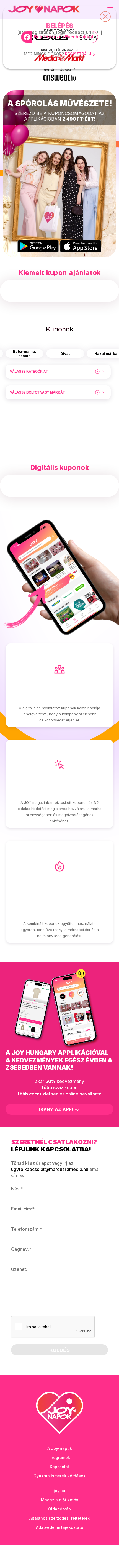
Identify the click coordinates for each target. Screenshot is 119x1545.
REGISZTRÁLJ (78, 53)
